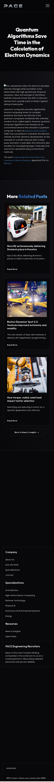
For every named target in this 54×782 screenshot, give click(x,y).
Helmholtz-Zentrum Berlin (36, 131)
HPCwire (7, 163)
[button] (27, 432)
